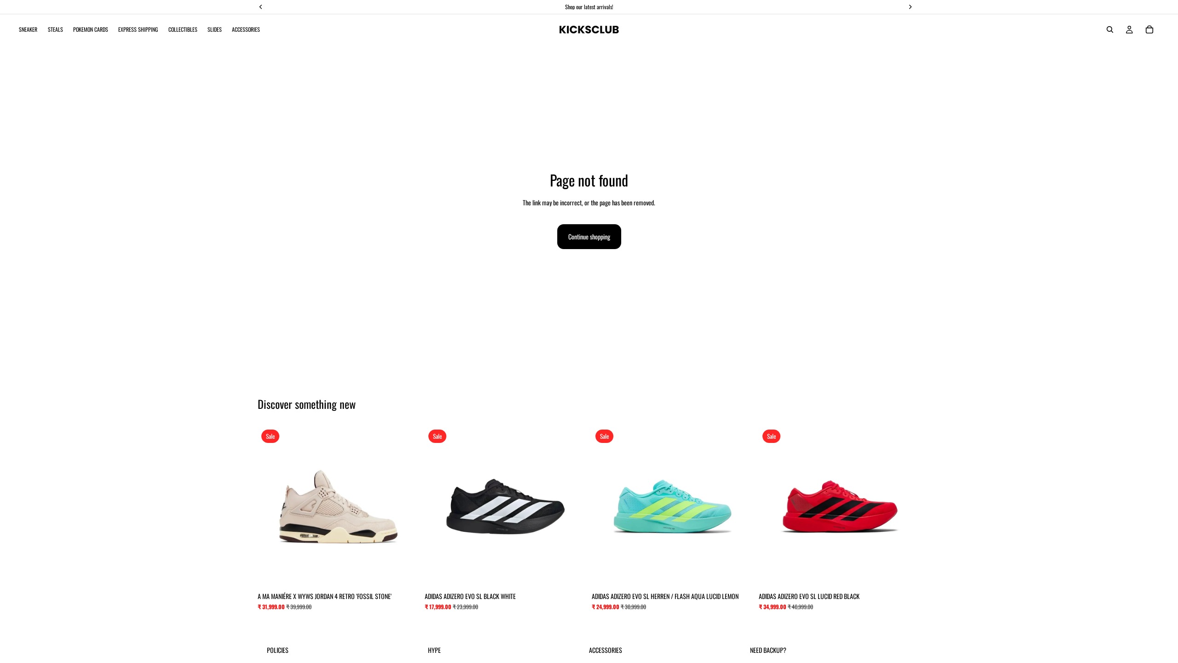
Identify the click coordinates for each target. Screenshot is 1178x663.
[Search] (1110, 29)
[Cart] (1149, 29)
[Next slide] (405, 507)
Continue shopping (589, 236)
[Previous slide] (271, 507)
